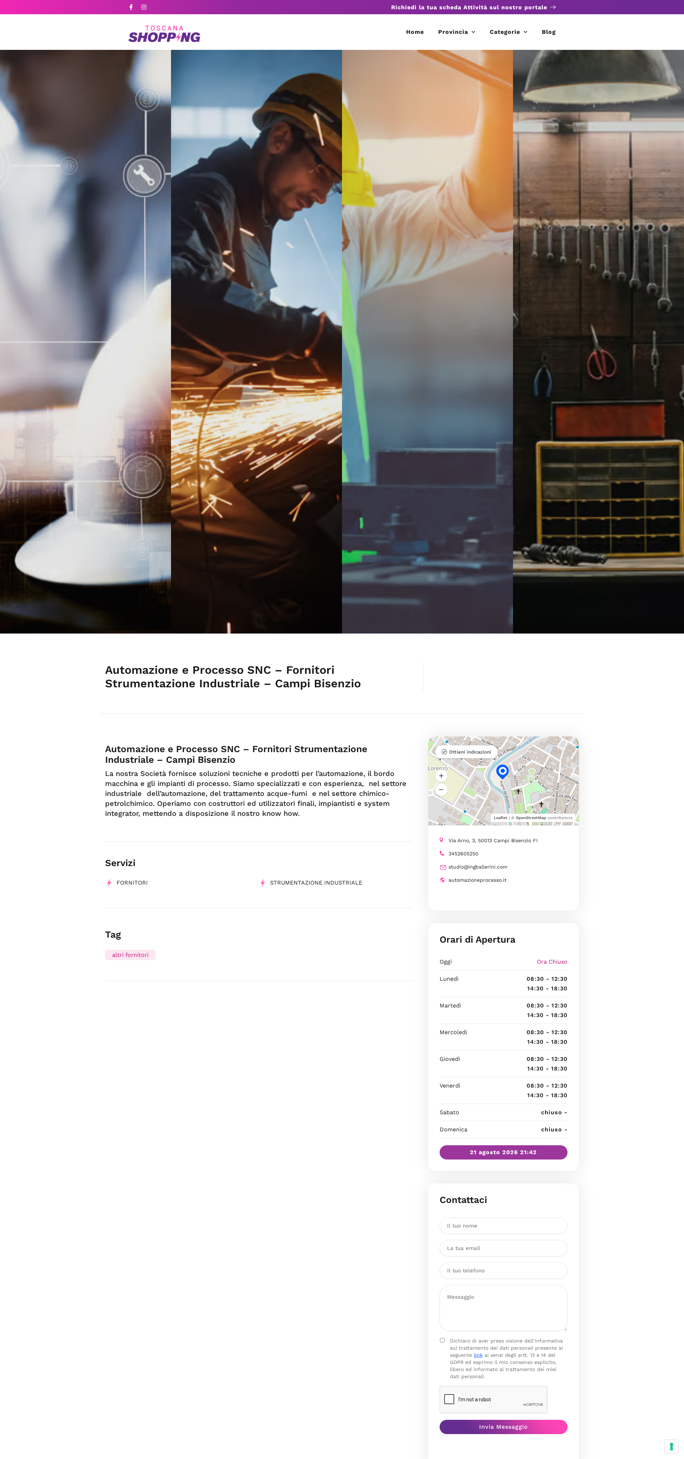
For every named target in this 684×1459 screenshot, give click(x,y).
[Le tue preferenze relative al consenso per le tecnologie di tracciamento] (671, 1446)
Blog (549, 31)
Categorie (505, 31)
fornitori (132, 882)
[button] (441, 776)
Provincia (453, 31)
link (478, 1355)
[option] (85, 342)
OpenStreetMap (531, 818)
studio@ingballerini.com (478, 867)
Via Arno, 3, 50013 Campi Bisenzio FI (493, 840)
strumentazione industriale (316, 882)
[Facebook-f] (131, 7)
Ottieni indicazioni (470, 752)
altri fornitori (130, 955)
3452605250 (463, 853)
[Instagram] (144, 7)
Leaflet (500, 818)
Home (415, 31)
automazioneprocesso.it (478, 880)
